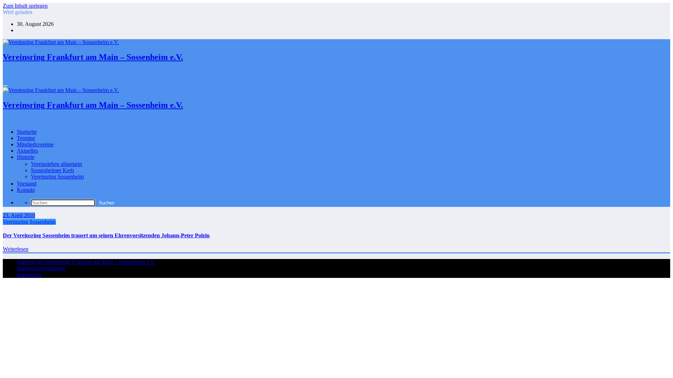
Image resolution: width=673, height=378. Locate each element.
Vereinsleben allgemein (56, 164)
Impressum (29, 275)
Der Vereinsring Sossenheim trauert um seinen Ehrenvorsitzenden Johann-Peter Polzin (106, 235)
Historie (25, 157)
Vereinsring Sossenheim (57, 177)
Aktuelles (27, 151)
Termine (26, 138)
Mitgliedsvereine (35, 144)
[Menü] (5, 85)
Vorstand (26, 184)
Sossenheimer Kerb (52, 170)
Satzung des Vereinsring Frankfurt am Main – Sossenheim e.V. (86, 262)
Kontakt (26, 190)
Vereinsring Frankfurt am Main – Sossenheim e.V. (93, 57)
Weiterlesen (15, 249)
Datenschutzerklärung (41, 268)
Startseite (27, 132)
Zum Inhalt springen (25, 6)
